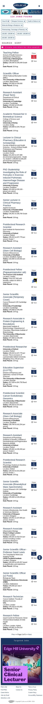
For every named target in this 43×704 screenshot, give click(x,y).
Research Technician (13, 596)
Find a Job (4, 687)
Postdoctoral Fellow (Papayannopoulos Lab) (14, 270)
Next (30, 634)
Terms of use (32, 687)
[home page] (20, 8)
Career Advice (5, 692)
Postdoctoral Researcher (15, 346)
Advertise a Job (5, 698)
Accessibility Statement (35, 695)
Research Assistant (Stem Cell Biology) (12, 249)
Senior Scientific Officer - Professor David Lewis (15, 550)
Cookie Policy (32, 692)
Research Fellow (11, 615)
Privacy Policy (32, 690)
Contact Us (19, 690)
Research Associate (12, 528)
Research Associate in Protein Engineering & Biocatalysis (14, 321)
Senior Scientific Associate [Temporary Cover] (13, 297)
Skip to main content (8, 2)
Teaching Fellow (11, 52)
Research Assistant (12, 435)
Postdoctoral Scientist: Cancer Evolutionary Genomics (14, 396)
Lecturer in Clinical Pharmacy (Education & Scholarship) (14, 140)
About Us (18, 687)
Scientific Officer (11, 73)
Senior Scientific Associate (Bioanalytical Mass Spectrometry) (14, 484)
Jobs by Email (5, 695)
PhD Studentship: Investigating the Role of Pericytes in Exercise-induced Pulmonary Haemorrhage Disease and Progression (14, 176)
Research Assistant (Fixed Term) (12, 93)
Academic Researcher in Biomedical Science (15, 115)
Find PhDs (4, 690)
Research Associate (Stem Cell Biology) (12, 414)
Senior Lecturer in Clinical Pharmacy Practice (11, 203)
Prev (13, 634)
